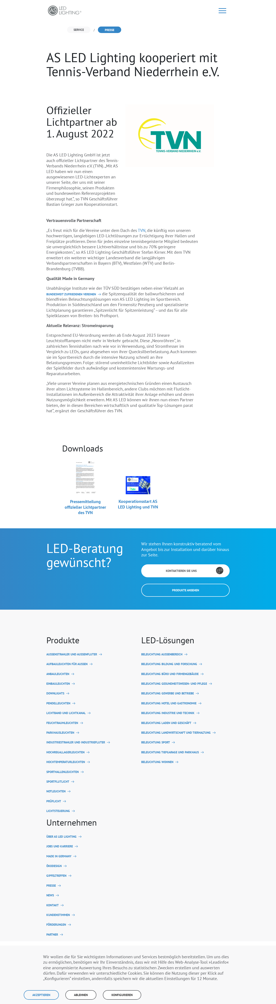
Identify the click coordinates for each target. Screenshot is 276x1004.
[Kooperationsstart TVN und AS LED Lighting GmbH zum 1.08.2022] (169, 135)
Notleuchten (56, 791)
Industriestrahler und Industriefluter (75, 742)
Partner (52, 934)
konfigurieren (122, 995)
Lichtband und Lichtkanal (66, 713)
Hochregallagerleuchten (65, 752)
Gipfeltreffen (56, 876)
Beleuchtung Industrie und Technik (167, 713)
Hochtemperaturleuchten (65, 762)
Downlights (55, 693)
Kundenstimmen (58, 915)
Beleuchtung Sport (155, 742)
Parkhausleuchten (60, 733)
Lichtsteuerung (58, 811)
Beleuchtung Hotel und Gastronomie (168, 703)
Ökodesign (54, 866)
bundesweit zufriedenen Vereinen (71, 294)
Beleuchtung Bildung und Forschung (169, 664)
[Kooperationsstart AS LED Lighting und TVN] (138, 477)
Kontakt (52, 905)
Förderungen (56, 925)
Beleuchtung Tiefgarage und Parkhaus (170, 752)
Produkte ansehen (185, 590)
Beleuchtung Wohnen (157, 762)
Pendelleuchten (58, 703)
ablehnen (81, 995)
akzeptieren (41, 995)
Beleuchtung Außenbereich (161, 654)
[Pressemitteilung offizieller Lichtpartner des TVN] (85, 477)
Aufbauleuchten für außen (67, 664)
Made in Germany (58, 856)
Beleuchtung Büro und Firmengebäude (170, 674)
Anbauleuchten (57, 674)
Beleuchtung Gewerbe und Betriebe (167, 693)
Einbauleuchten (58, 684)
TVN (141, 230)
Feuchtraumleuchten (62, 723)
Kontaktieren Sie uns (181, 571)
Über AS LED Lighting (61, 837)
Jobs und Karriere (59, 846)
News (50, 895)
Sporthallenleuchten (62, 772)
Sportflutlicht (57, 782)
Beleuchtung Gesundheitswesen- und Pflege (174, 684)
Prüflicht (53, 801)
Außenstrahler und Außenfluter (71, 654)
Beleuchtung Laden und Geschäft (166, 723)
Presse (51, 886)
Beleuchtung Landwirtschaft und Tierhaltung (176, 733)
